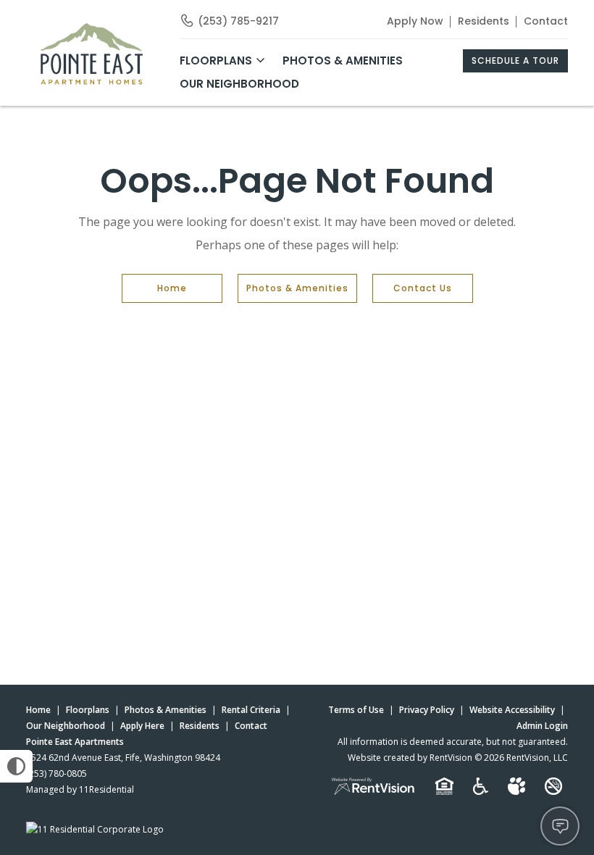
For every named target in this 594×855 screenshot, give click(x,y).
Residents (483, 21)
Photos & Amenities (343, 60)
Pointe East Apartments (75, 741)
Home (172, 288)
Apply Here (142, 726)
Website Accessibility (512, 710)
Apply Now (415, 21)
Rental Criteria (251, 710)
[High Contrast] (16, 766)
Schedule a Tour (515, 60)
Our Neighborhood (239, 83)
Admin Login (542, 726)
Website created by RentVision (410, 757)
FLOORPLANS (216, 60)
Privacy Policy (426, 710)
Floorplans (87, 710)
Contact (546, 21)
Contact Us (422, 288)
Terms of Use (356, 710)
